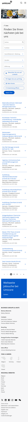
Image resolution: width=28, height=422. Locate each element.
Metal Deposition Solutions (8, 344)
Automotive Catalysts (6, 319)
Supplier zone (4, 409)
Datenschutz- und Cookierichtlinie (9, 405)
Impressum (4, 411)
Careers (5, 294)
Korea (2, 390)
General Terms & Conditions (8, 407)
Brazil (2, 378)
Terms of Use (4, 403)
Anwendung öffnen (13, 88)
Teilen (6, 25)
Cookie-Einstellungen (6, 415)
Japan (2, 388)
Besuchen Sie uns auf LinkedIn (15, 73)
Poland (3, 369)
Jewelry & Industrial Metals (8, 329)
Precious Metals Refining (7, 333)
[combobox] (14, 48)
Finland (18, 362)
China (2, 380)
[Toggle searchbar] (21, 2)
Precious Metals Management (8, 331)
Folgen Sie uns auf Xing (14, 79)
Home (2, 8)
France (3, 384)
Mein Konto (11, 83)
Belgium (3, 362)
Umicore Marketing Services (8, 350)
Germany (11, 362)
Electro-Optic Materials (7, 342)
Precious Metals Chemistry (8, 323)
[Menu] (25, 2)
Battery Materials (5, 313)
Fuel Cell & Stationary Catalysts (9, 321)
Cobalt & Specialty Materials (8, 340)
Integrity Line (4, 413)
